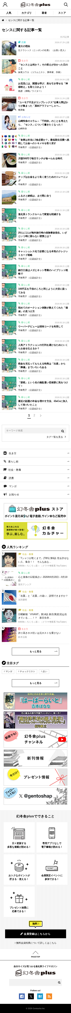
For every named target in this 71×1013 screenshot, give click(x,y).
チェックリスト (27, 671)
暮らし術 (13, 461)
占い (45, 671)
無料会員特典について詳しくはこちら (36, 943)
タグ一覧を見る (54, 437)
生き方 (12, 453)
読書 (11, 478)
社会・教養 (14, 469)
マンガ (13, 486)
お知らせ (14, 494)
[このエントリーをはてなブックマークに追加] (40, 997)
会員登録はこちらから (37, 933)
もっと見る (36, 651)
